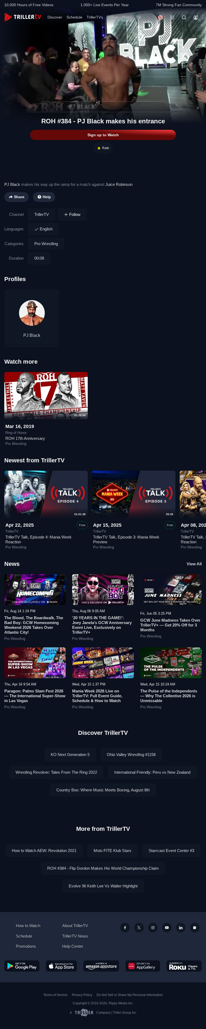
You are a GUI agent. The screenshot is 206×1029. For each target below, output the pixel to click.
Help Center (72, 946)
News (127, 17)
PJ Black (12, 184)
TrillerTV (41, 214)
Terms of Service (55, 995)
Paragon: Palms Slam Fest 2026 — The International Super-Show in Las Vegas (34, 696)
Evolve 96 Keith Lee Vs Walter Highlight (103, 886)
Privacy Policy (82, 995)
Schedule (74, 17)
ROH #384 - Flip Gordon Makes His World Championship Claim (103, 868)
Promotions (26, 946)
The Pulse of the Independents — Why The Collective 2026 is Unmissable (168, 696)
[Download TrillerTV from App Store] (61, 966)
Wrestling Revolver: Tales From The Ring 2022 (56, 772)
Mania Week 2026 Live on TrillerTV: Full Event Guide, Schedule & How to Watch (97, 696)
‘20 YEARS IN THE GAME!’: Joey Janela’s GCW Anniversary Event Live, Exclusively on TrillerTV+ (102, 625)
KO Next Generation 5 (70, 754)
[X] (139, 927)
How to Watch (28, 925)
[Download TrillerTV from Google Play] (21, 966)
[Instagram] (153, 927)
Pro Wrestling (46, 243)
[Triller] (195, 927)
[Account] (196, 17)
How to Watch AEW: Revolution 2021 (44, 850)
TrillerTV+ (95, 17)
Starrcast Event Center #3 (171, 850)
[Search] (184, 17)
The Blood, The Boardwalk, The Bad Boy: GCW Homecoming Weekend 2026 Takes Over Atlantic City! (33, 625)
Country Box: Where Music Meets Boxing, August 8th (103, 790)
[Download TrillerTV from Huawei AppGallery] (143, 966)
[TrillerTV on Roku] (184, 966)
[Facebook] (125, 927)
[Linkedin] (181, 927)
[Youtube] (167, 927)
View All (194, 564)
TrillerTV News (75, 936)
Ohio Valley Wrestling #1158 (131, 754)
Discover (54, 17)
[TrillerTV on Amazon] (101, 966)
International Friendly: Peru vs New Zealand (152, 772)
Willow (112, 17)
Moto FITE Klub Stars (112, 850)
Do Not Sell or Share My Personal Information (130, 995)
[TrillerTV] (22, 17)
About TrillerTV (75, 925)
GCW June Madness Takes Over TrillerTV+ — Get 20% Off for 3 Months (170, 625)
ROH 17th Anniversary (25, 438)
